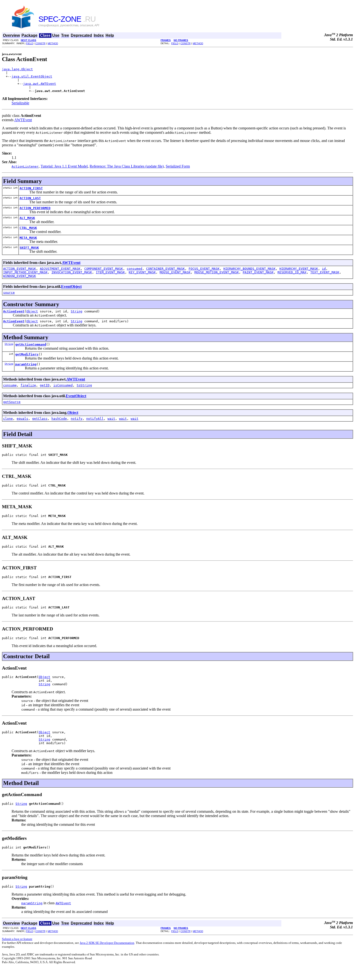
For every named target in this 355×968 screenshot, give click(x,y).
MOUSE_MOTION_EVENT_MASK (216, 272)
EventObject (71, 286)
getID (45, 385)
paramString (25, 364)
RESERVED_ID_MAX (291, 272)
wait (111, 418)
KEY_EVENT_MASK (142, 272)
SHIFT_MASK (29, 247)
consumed (134, 268)
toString (84, 385)
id (324, 268)
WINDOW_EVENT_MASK (19, 276)
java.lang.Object (17, 69)
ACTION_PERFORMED (35, 208)
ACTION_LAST (30, 198)
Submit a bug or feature (17, 939)
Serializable (20, 103)
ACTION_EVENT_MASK (19, 268)
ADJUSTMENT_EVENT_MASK (60, 268)
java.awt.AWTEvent (39, 83)
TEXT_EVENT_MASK (324, 272)
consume (10, 385)
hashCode (59, 418)
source (9, 292)
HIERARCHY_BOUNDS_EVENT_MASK (249, 268)
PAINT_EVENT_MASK (258, 272)
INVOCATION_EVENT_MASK (71, 272)
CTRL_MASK (28, 228)
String (76, 311)
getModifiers (26, 354)
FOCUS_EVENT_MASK (204, 268)
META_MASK (28, 238)
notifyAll (95, 418)
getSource (12, 402)
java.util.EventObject (32, 76)
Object (32, 311)
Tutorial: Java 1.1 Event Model (64, 166)
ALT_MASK (27, 218)
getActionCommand (30, 344)
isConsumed (63, 385)
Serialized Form (178, 166)
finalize (28, 385)
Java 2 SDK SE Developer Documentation (107, 943)
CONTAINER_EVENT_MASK (165, 268)
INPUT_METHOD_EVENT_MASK (25, 272)
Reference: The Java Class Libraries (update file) (127, 166)
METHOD (53, 43)
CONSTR (40, 43)
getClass (40, 418)
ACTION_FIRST (31, 188)
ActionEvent (13, 311)
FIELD (29, 43)
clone (8, 418)
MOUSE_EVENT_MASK (175, 272)
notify (76, 418)
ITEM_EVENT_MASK (110, 272)
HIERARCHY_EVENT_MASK (298, 268)
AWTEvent (23, 120)
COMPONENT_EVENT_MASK (103, 268)
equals (22, 418)
